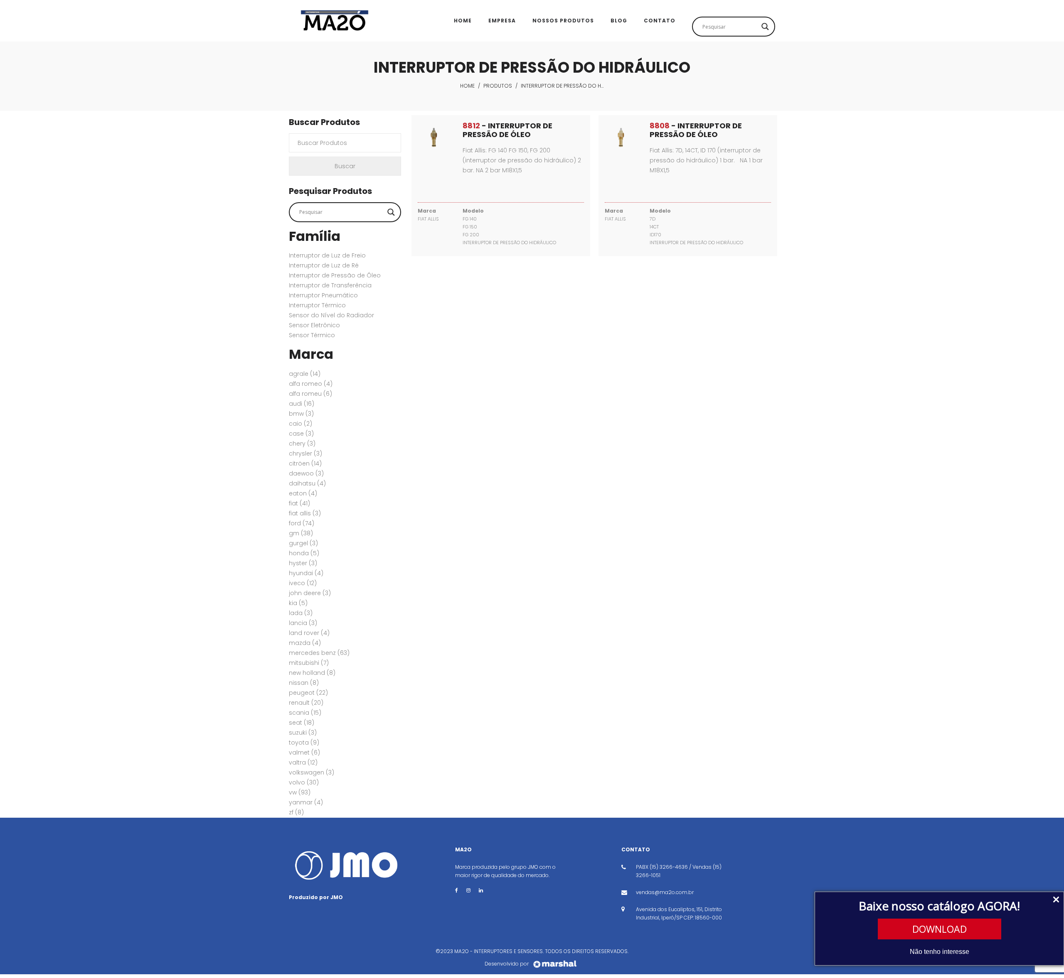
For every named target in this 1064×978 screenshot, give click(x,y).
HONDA (304, 553)
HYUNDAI (306, 573)
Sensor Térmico (312, 335)
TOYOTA (304, 742)
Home (467, 85)
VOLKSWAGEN (311, 772)
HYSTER (303, 563)
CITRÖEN (305, 463)
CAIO (300, 423)
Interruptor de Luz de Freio (327, 255)
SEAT (301, 722)
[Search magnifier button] (765, 26)
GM (301, 533)
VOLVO (304, 782)
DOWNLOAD (939, 929)
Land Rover (309, 633)
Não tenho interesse (939, 951)
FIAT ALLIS (305, 513)
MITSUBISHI (309, 663)
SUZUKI (303, 732)
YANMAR (306, 802)
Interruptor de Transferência (330, 285)
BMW (301, 413)
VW (299, 792)
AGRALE (304, 374)
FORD (301, 523)
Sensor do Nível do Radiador (331, 315)
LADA (301, 613)
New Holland (312, 673)
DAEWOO (306, 473)
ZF (296, 812)
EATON (303, 493)
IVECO (303, 583)
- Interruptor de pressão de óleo (507, 130)
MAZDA (305, 643)
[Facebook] (456, 890)
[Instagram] (468, 890)
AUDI (301, 404)
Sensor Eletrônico (314, 325)
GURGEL (303, 543)
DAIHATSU (307, 483)
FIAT (299, 503)
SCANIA (305, 712)
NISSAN (304, 683)
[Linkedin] (481, 890)
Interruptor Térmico (317, 305)
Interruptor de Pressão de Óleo (335, 275)
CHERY (302, 443)
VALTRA (303, 762)
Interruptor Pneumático (323, 295)
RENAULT (306, 703)
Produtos (497, 85)
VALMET (304, 752)
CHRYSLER (305, 453)
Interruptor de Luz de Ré (324, 265)
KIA (298, 603)
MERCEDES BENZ (319, 653)
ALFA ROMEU (310, 394)
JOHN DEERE (310, 593)
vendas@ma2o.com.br (665, 892)
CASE (301, 433)
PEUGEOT (308, 693)
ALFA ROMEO (310, 384)
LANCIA (303, 623)
